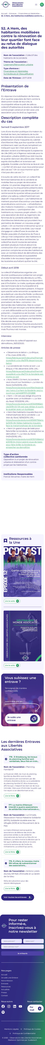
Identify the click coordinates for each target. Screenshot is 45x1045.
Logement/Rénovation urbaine (18, 64)
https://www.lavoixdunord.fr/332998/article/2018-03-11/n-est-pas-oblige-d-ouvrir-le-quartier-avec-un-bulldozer (25, 407)
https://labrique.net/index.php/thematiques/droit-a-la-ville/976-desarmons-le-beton (24, 360)
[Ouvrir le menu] (36, 4)
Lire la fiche (10, 796)
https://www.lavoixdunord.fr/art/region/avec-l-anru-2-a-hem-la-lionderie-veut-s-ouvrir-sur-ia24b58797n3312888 (24, 390)
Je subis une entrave (14, 719)
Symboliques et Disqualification (19, 74)
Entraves (12, 13)
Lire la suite (10, 601)
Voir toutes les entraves (15, 897)
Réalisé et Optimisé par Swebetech (22, 1040)
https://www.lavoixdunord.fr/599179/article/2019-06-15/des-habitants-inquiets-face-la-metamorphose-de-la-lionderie (25, 423)
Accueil (4, 13)
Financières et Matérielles (28, 13)
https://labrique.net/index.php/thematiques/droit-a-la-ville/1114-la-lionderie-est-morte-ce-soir (25, 374)
